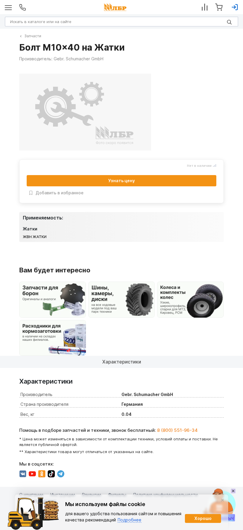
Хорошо (203, 518)
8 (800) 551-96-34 (177, 430)
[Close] (222, 500)
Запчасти (32, 36)
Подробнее (129, 519)
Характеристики (121, 362)
